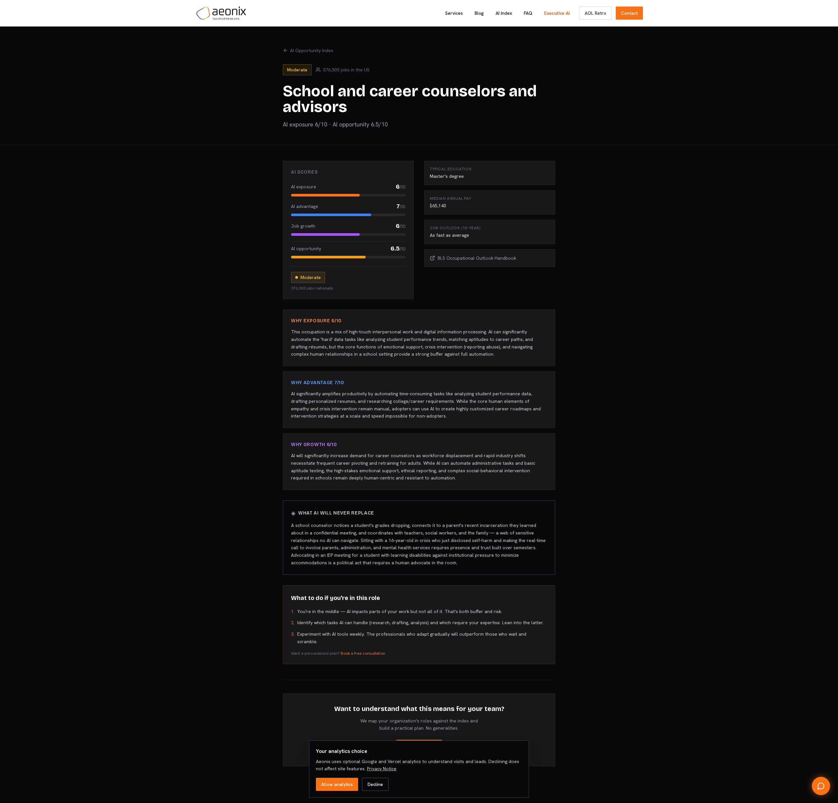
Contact (629, 13)
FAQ (528, 13)
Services (454, 13)
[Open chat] (821, 786)
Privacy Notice (381, 769)
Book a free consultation (363, 653)
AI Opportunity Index (311, 50)
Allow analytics (337, 784)
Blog (479, 13)
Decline (375, 784)
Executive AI (557, 13)
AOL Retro (595, 13)
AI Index (504, 13)
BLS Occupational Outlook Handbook (477, 258)
